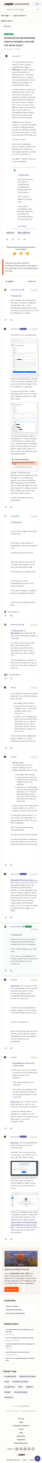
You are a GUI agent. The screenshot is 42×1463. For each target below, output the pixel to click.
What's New (6, 21)
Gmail (6, 1382)
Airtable (7, 1392)
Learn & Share (19, 15)
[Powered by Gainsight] (21, 1406)
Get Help (4, 15)
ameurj (13, 980)
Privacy (31, 1460)
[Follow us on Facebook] (16, 1448)
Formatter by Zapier (20, 1382)
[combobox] (21, 9)
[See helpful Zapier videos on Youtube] (33, 1448)
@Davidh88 (15, 633)
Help (21, 1422)
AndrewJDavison (16, 290)
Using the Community (14, 1310)
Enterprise (21, 1436)
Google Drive (9, 1387)
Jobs (21, 1433)
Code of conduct (12, 1306)
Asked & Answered (12, 1340)
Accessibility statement (28, 1411)
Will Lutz (14, 687)
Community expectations (15, 1313)
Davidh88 (14, 516)
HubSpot (29, 1387)
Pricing (21, 1419)
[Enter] (3, 9)
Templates (21, 1440)
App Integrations (21, 1443)
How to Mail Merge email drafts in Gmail (17, 1352)
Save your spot (11, 1289)
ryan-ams (15, 56)
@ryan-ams (24, 175)
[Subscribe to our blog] (25, 1448)
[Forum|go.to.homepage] (16, 4)
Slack (20, 1387)
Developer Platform (21, 1426)
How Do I (7, 26)
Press (21, 1429)
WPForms (10, 233)
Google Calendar (20, 1392)
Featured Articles (12, 1355)
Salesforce (8, 1397)
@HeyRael (15, 1143)
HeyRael (14, 757)
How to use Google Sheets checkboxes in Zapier (20, 1338)
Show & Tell (10, 1334)
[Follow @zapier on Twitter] (29, 1448)
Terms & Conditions (12, 1411)
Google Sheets (10, 1376)
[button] (37, 4)
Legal (25, 1460)
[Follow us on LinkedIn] (20, 1448)
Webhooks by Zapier (28, 1376)
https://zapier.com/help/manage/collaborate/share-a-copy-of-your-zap (24, 1224)
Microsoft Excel (24, 233)
